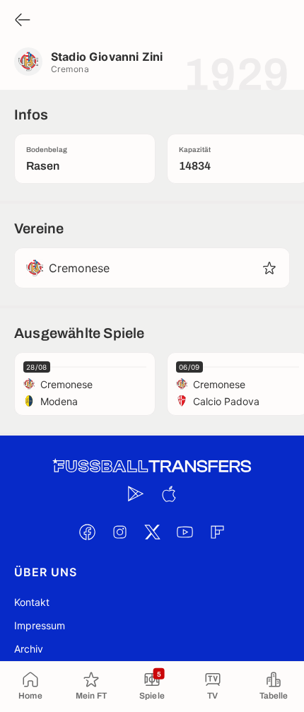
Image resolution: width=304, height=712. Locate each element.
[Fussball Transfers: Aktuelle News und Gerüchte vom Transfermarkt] (152, 466)
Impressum (39, 625)
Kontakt (31, 602)
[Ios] (168, 493)
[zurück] (22, 20)
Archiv (28, 649)
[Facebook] (87, 531)
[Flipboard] (217, 531)
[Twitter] (152, 531)
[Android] (135, 493)
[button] (269, 268)
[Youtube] (184, 531)
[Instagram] (119, 531)
